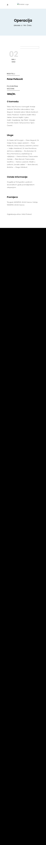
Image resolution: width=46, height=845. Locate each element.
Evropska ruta (14, 631)
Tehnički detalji (14, 445)
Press (10, 255)
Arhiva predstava (15, 441)
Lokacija (11, 635)
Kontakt (11, 638)
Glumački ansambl (16, 448)
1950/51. (11, 94)
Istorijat (11, 438)
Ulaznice (11, 625)
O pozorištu (13, 435)
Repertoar (12, 248)
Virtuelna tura (14, 628)
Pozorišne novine (16, 252)
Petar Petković (15, 79)
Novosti (11, 245)
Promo (10, 258)
